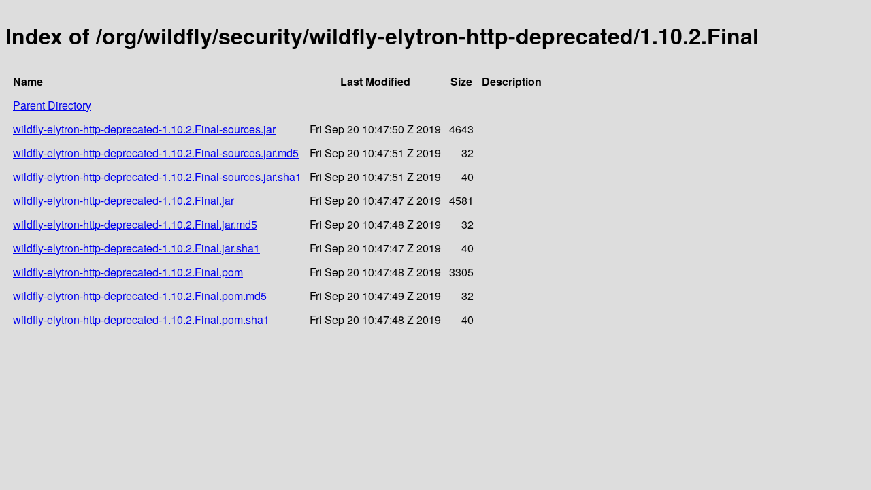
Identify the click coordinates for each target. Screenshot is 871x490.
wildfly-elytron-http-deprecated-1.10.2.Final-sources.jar (144, 129)
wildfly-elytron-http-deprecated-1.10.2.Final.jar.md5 (135, 224)
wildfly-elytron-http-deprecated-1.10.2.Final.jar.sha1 (136, 248)
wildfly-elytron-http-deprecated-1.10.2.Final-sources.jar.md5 (156, 153)
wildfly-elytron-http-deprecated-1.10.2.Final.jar (123, 200)
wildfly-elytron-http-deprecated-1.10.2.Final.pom (128, 272)
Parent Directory (52, 105)
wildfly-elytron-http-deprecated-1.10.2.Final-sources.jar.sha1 (157, 176)
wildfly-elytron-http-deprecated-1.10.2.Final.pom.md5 (140, 296)
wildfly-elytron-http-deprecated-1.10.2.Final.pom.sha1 (141, 319)
